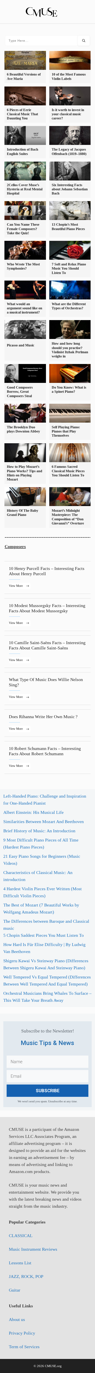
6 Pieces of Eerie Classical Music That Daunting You (22, 114)
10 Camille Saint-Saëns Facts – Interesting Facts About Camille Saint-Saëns (47, 652)
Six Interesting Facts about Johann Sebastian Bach (70, 189)
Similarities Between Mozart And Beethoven (43, 821)
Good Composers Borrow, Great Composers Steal (20, 392)
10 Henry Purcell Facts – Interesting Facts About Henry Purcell (47, 577)
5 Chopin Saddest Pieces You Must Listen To (43, 935)
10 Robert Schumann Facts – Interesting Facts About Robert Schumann (47, 757)
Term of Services (24, 1346)
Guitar (14, 1290)
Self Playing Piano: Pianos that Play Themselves (66, 431)
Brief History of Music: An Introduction (39, 830)
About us (17, 1319)
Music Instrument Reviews (33, 1249)
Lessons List (20, 1262)
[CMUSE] (47, 11)
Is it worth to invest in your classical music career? (68, 114)
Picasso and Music (20, 345)
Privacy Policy (22, 1333)
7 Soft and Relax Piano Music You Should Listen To (69, 268)
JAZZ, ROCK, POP (26, 1276)
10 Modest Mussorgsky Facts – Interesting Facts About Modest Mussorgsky (47, 614)
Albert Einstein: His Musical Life (33, 812)
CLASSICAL (20, 1235)
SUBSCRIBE (47, 1090)
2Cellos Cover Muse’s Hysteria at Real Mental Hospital (24, 189)
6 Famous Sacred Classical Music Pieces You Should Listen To (68, 471)
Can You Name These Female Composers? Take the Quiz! (23, 229)
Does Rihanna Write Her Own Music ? (47, 723)
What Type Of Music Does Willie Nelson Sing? (47, 688)
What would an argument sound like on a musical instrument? (24, 308)
